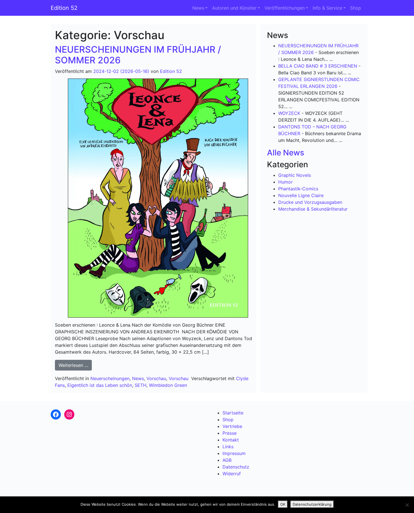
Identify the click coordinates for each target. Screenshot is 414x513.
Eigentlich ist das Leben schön (99, 385)
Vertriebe (232, 426)
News (198, 8)
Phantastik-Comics (298, 188)
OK (282, 504)
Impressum (234, 453)
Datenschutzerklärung (312, 504)
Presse (229, 433)
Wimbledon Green (168, 385)
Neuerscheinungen (110, 378)
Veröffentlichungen (284, 8)
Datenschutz (235, 467)
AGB (227, 460)
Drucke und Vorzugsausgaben (310, 202)
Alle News (285, 152)
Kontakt (230, 440)
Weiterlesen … (75, 365)
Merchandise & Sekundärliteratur (313, 209)
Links (227, 446)
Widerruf (231, 473)
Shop (355, 8)
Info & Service (327, 8)
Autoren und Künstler (234, 8)
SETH (140, 385)
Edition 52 (64, 8)
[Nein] (407, 505)
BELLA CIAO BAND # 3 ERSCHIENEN (317, 66)
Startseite (232, 413)
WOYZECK (289, 113)
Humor (285, 182)
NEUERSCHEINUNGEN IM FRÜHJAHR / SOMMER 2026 (138, 55)
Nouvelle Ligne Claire (301, 195)
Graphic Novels (294, 175)
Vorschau (156, 378)
